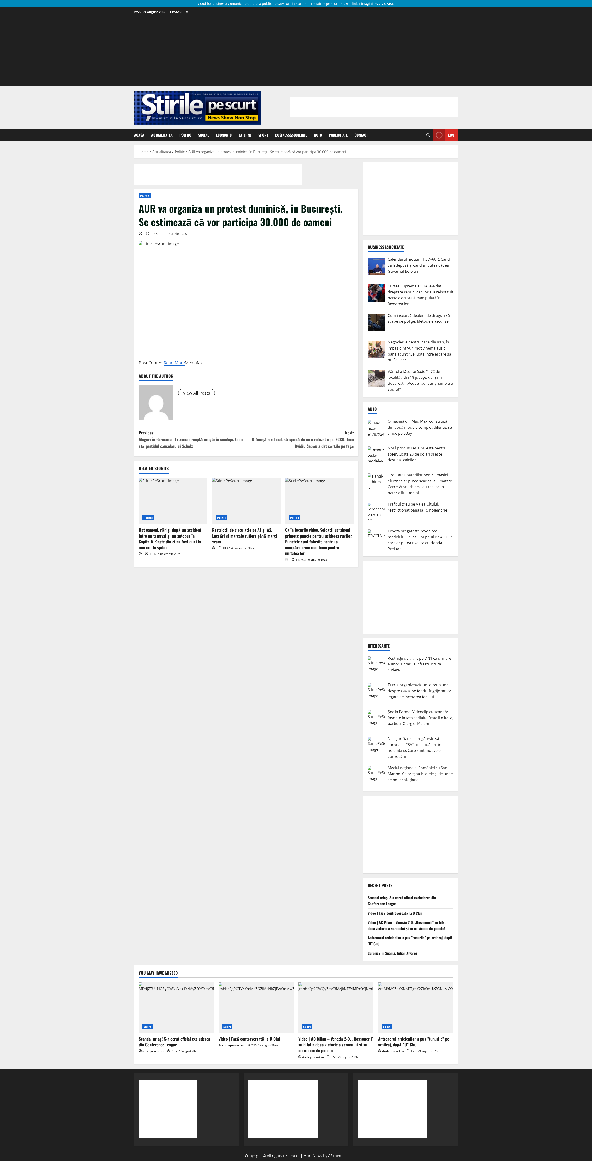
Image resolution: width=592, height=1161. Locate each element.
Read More (174, 362)
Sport (263, 135)
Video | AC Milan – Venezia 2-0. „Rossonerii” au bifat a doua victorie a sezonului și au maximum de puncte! (408, 925)
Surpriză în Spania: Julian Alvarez (392, 953)
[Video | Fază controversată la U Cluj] (256, 1007)
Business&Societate (291, 135)
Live (451, 135)
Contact (361, 135)
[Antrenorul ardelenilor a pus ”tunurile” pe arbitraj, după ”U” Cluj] (415, 1007)
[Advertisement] (296, 50)
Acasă (139, 135)
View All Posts (196, 393)
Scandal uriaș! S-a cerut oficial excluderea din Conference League (174, 1042)
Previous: (191, 439)
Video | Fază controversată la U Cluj (395, 913)
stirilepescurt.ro (153, 1051)
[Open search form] (428, 135)
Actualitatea (162, 135)
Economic (224, 135)
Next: (303, 439)
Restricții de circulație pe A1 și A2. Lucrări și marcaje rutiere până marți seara (244, 535)
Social (203, 135)
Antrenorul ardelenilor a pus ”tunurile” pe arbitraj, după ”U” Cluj (413, 1042)
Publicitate (338, 135)
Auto (318, 135)
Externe (245, 135)
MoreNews (312, 1155)
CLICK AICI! (385, 3)
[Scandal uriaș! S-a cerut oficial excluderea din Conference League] (176, 1007)
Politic (185, 135)
